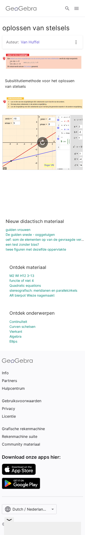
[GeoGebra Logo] (21, 8)
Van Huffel (30, 42)
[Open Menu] (76, 8)
